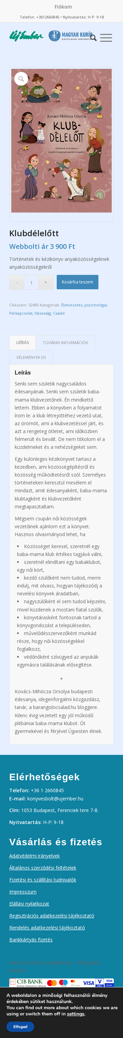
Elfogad (20, 1026)
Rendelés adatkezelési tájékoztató (47, 927)
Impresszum (23, 891)
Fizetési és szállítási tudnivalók (42, 879)
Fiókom (63, 6)
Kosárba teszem (77, 282)
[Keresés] (93, 36)
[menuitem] (63, 7)
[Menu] (106, 36)
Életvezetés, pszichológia (84, 304)
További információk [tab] (65, 342)
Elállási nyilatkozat (29, 903)
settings (75, 1014)
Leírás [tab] (22, 342)
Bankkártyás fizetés (31, 939)
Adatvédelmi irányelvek (34, 855)
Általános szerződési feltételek (42, 867)
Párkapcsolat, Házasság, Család (37, 313)
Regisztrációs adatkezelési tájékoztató (51, 915)
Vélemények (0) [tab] (31, 357)
